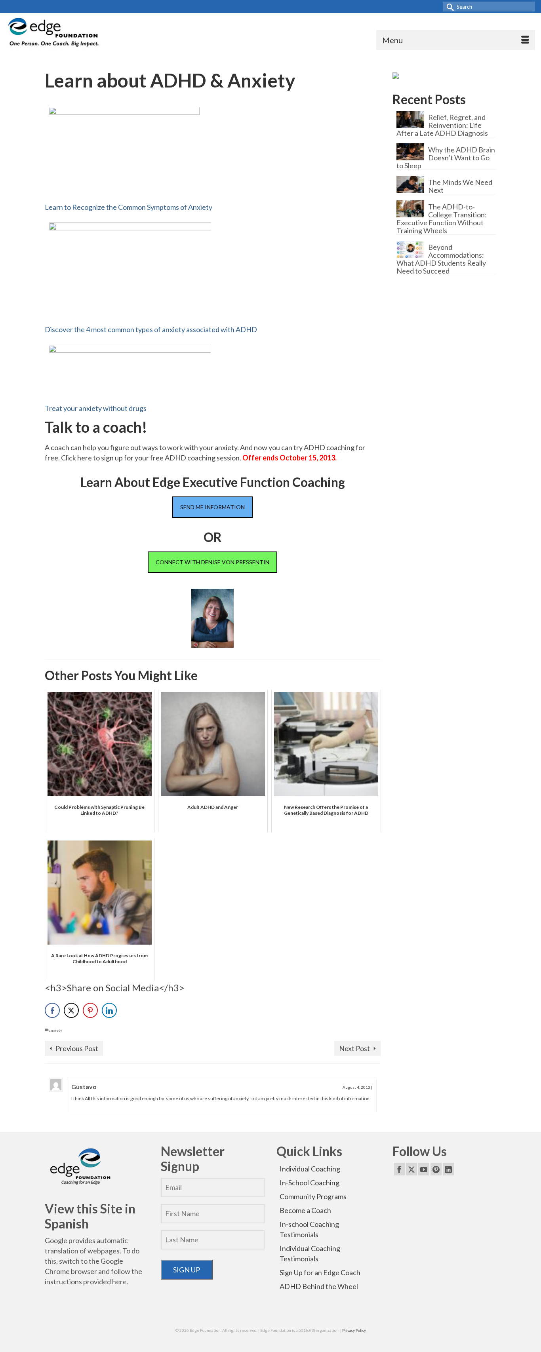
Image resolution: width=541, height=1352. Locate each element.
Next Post (354, 1048)
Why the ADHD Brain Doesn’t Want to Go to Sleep (445, 157)
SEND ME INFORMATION (212, 507)
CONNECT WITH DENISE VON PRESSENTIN (212, 562)
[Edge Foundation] (54, 33)
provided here (105, 1281)
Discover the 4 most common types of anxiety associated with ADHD (151, 329)
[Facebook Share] (52, 1010)
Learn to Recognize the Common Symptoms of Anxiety (128, 207)
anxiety (55, 1030)
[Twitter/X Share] (71, 1010)
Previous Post (76, 1048)
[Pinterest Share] (90, 1010)
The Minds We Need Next (460, 186)
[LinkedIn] (448, 1169)
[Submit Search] (449, 6)
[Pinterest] (436, 1169)
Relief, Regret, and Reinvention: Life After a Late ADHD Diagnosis (442, 125)
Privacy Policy (354, 1330)
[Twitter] (411, 1169)
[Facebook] (399, 1169)
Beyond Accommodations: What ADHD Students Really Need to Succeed (441, 259)
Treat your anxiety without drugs (96, 408)
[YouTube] (423, 1169)
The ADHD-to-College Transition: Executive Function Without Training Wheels (441, 218)
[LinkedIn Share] (109, 1010)
